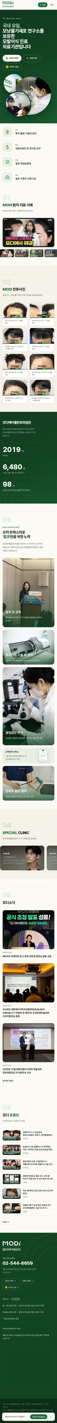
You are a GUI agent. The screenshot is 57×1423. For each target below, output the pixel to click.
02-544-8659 (18, 1263)
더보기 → (6, 1222)
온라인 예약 (13, 58)
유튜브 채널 (27, 1281)
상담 (44, 5)
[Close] (51, 1417)
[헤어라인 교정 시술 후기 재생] (28, 232)
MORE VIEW (8, 1081)
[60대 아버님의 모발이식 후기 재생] (36, 253)
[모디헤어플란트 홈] (8, 4)
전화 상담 (33, 58)
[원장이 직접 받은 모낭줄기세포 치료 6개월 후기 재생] (22, 253)
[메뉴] (51, 4)
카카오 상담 (14, 67)
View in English (38, 1417)
